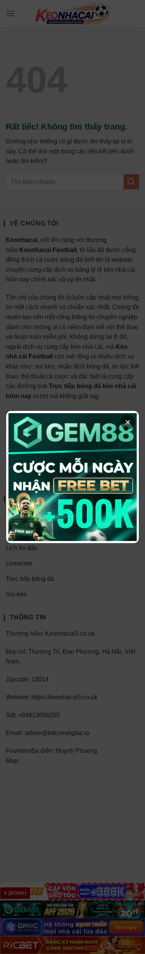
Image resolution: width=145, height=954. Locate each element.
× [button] (128, 422)
